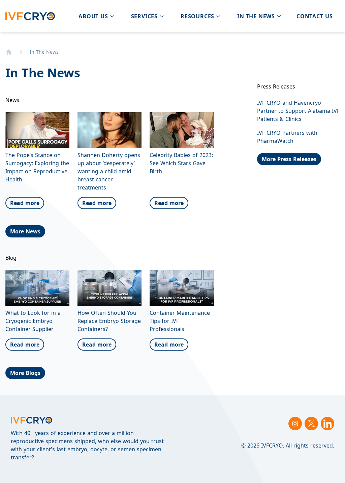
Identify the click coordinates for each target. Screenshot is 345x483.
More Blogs (25, 373)
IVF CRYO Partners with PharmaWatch (287, 137)
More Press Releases (289, 159)
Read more (24, 203)
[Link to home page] (8, 52)
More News (25, 231)
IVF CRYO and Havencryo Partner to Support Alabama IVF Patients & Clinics (298, 111)
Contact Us (314, 16)
